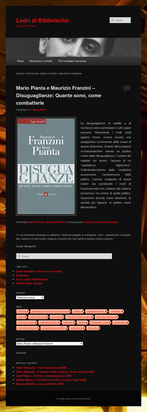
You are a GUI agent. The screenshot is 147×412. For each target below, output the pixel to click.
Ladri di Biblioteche (42, 20)
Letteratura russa (26, 322)
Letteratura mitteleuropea (78, 317)
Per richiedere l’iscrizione (72, 61)
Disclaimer (22, 275)
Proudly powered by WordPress (73, 398)
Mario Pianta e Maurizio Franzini (47, 222)
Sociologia (116, 311)
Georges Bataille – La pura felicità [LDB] (39, 384)
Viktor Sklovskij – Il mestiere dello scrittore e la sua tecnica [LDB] (55, 371)
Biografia (92, 328)
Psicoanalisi (120, 322)
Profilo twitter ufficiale (29, 283)
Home (20, 61)
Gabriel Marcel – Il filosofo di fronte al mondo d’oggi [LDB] (51, 380)
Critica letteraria (37, 317)
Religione (68, 322)
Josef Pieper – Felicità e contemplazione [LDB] (43, 375)
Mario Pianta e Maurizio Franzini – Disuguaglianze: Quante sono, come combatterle (58, 95)
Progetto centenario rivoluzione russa (49, 311)
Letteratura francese (106, 317)
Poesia (82, 322)
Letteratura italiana (95, 311)
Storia (21, 317)
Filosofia (22, 311)
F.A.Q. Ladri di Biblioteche (31, 279)
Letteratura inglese (48, 322)
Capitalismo (76, 328)
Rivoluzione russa (99, 322)
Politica (77, 311)
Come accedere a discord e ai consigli (38, 271)
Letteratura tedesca (27, 328)
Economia (89, 222)
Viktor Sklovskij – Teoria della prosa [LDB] (41, 367)
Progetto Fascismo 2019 (53, 328)
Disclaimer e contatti (40, 61)
